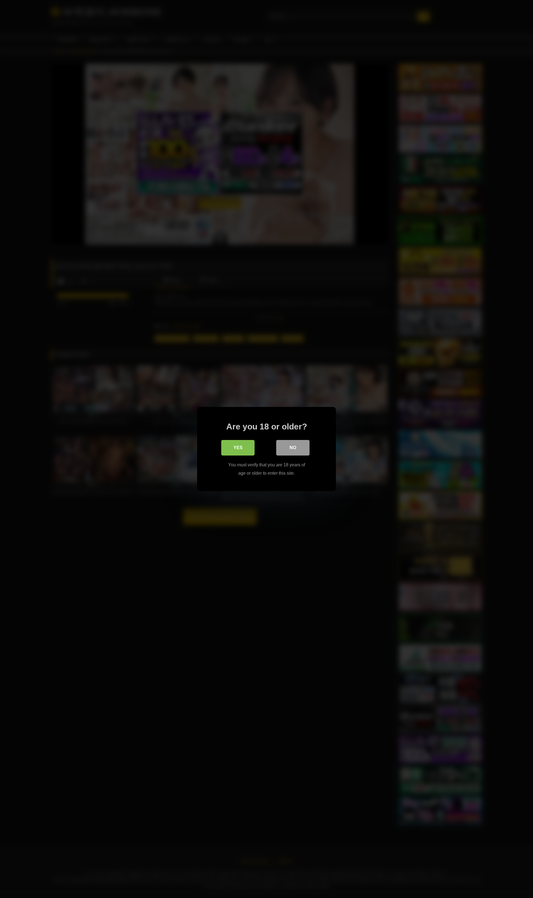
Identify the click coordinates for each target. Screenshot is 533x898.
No (293, 447)
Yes (238, 447)
